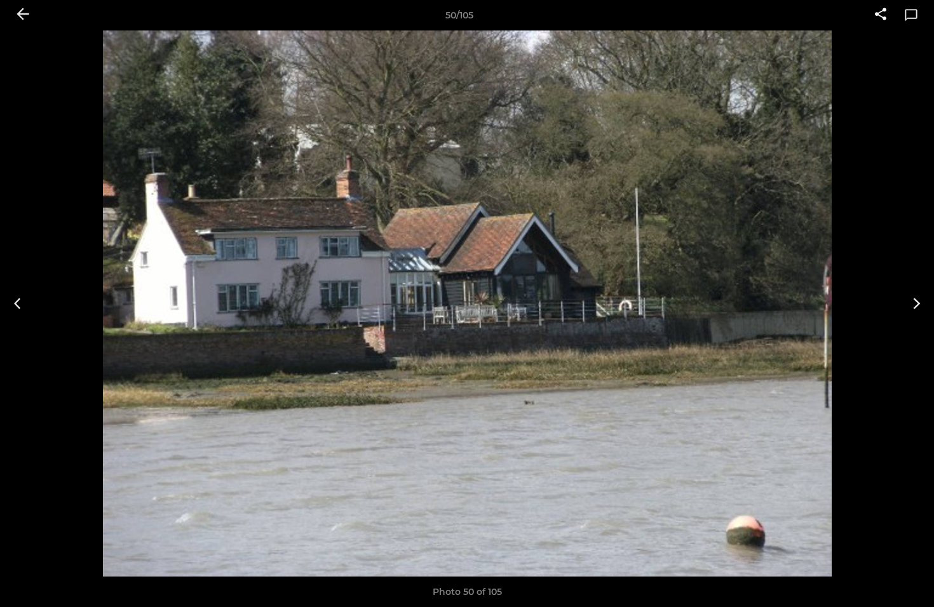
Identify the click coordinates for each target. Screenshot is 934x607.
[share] (880, 15)
